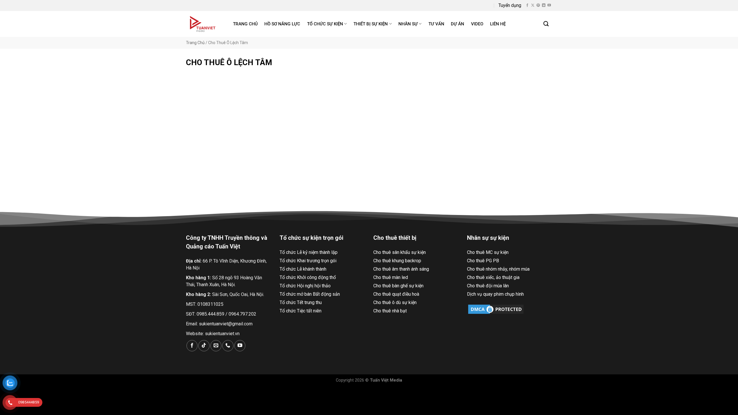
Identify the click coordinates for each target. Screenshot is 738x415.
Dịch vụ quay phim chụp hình (495, 294)
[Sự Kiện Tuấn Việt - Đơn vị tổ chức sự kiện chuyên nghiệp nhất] (203, 24)
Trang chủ (245, 24)
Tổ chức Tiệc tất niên (300, 311)
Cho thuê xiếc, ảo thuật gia (493, 277)
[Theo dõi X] (532, 5)
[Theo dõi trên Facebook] (527, 5)
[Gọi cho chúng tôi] (227, 345)
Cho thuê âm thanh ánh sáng (401, 269)
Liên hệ (498, 24)
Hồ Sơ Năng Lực (282, 24)
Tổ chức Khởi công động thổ (308, 277)
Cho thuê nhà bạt (390, 311)
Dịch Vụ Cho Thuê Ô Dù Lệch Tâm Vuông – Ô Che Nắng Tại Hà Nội (243, 158)
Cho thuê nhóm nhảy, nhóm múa (498, 269)
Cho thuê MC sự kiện (488, 252)
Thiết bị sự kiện (370, 24)
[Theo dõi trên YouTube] (549, 5)
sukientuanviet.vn (222, 333)
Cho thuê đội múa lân (488, 285)
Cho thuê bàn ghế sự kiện (398, 285)
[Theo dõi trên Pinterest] (538, 5)
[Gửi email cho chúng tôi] (215, 345)
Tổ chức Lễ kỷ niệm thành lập (309, 252)
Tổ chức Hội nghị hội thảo (305, 285)
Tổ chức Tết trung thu (301, 302)
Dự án (457, 24)
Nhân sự (408, 24)
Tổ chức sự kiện (325, 24)
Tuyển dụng (509, 5)
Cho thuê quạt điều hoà (396, 294)
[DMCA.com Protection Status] (496, 309)
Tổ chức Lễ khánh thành (303, 269)
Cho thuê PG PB (483, 260)
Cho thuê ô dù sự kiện (395, 302)
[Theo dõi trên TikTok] (203, 345)
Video (477, 24)
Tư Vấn (436, 24)
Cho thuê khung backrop (397, 260)
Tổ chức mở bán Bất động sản (310, 294)
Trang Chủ (195, 42)
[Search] (546, 24)
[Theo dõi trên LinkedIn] (543, 5)
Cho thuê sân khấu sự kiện (399, 252)
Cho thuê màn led (390, 277)
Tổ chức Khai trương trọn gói (308, 260)
